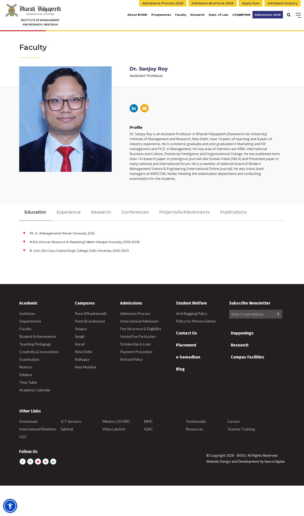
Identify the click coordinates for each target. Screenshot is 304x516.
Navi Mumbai (85, 367)
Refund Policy (131, 359)
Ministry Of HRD (116, 421)
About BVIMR (137, 14)
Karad (80, 344)
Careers (233, 421)
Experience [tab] (69, 212)
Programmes (161, 14)
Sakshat (67, 429)
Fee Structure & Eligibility (140, 328)
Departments (30, 321)
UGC (23, 436)
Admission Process (135, 313)
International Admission (139, 321)
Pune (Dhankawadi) (91, 313)
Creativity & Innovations (39, 351)
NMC (148, 421)
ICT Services (71, 421)
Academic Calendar (34, 390)
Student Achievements (37, 336)
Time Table (28, 382)
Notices (25, 367)
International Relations (37, 429)
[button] (10, 506)
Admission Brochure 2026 (212, 3)
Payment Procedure (136, 351)
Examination (29, 359)
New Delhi (83, 351)
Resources (194, 429)
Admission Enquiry (282, 3)
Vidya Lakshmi (113, 429)
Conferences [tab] (135, 212)
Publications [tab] (233, 212)
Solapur (81, 328)
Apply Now (251, 3)
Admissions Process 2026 (162, 3)
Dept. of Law (218, 14)
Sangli (79, 336)
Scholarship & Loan (135, 344)
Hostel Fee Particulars (138, 336)
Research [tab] (101, 212)
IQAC (148, 429)
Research (197, 14)
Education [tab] (35, 212)
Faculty (180, 14)
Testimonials (196, 421)
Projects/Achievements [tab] (184, 212)
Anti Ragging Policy (191, 313)
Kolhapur (82, 359)
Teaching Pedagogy (35, 344)
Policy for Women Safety (196, 321)
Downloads (28, 421)
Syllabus (25, 374)
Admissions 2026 (268, 14)
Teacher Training (241, 429)
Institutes (27, 313)
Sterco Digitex (275, 461)
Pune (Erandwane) (90, 321)
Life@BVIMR (241, 14)
